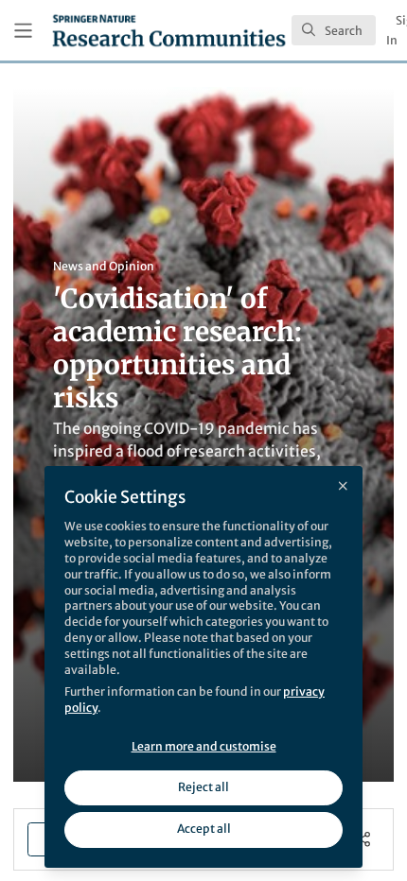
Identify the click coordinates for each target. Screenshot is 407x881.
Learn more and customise (204, 746)
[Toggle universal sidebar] (23, 31)
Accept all (204, 828)
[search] (334, 30)
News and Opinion (103, 266)
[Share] (363, 838)
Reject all (203, 787)
